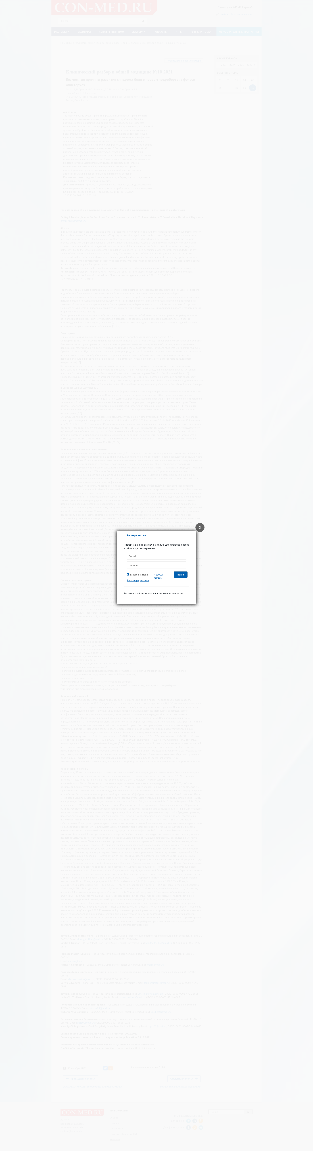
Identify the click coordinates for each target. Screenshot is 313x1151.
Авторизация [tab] (136, 535)
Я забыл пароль (158, 576)
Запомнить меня (139, 574)
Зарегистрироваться (138, 580)
